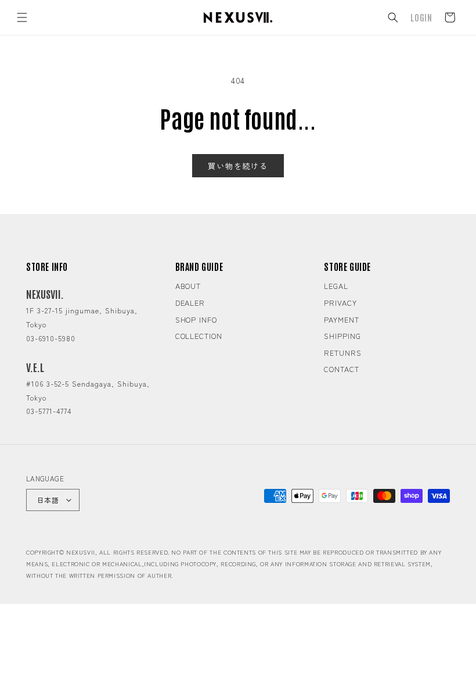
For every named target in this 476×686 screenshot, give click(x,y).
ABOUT (188, 285)
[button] (22, 17)
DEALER (190, 302)
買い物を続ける (238, 166)
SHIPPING (342, 335)
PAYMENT (341, 319)
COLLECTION (198, 335)
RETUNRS (342, 352)
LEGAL (336, 285)
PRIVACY (340, 302)
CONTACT (341, 368)
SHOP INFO (196, 319)
